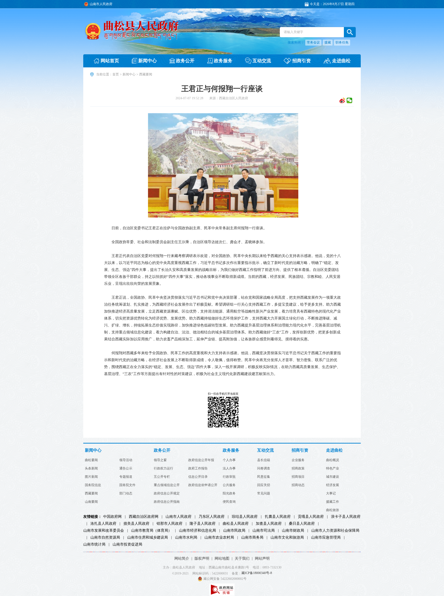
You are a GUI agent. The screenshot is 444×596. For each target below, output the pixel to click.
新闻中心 (129, 74)
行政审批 (229, 476)
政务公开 (162, 450)
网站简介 (181, 558)
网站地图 (222, 558)
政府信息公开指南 (167, 501)
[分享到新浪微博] (342, 100)
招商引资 (300, 450)
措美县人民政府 (136, 523)
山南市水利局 (186, 537)
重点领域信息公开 (167, 485)
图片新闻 (91, 476)
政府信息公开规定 (167, 493)
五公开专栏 (162, 476)
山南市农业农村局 (219, 537)
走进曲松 (334, 450)
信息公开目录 (198, 476)
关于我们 (242, 558)
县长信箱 (263, 460)
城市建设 (332, 476)
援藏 (327, 42)
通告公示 (125, 468)
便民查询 (229, 501)
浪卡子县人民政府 (346, 516)
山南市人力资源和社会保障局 (335, 530)
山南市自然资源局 (105, 537)
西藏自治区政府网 (143, 516)
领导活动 (125, 460)
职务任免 (342, 42)
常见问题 (263, 493)
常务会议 (313, 42)
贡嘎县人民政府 (311, 516)
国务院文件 (127, 485)
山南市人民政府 (178, 516)
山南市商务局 (252, 537)
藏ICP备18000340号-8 (256, 573)
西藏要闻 (91, 493)
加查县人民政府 (269, 523)
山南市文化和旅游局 (287, 537)
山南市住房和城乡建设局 (147, 537)
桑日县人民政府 (302, 523)
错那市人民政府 (169, 523)
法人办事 (229, 468)
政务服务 (231, 450)
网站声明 (262, 558)
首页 (115, 74)
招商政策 (298, 468)
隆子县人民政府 (203, 523)
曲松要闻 (91, 460)
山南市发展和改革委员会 (103, 530)
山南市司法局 (264, 530)
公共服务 (229, 485)
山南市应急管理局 (326, 537)
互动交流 (265, 450)
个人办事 (229, 460)
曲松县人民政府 (236, 523)
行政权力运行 (163, 468)
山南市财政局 (293, 530)
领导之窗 (160, 460)
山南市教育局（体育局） (151, 530)
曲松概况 (332, 460)
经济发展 (332, 485)
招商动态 (298, 485)
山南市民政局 (234, 530)
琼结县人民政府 (245, 516)
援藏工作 (332, 501)
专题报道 (125, 476)
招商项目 (298, 476)
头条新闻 (91, 468)
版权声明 (201, 558)
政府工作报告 (198, 468)
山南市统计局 (94, 544)
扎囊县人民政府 (278, 516)
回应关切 (263, 485)
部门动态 (125, 493)
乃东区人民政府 (212, 516)
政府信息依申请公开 (202, 485)
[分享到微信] (349, 100)
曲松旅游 (332, 510)
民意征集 (263, 476)
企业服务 (298, 460)
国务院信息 (93, 485)
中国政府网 (112, 516)
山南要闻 (91, 501)
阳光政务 (229, 493)
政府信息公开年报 (201, 460)
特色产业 (332, 468)
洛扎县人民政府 (103, 523)
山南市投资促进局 (127, 544)
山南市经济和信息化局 (197, 530)
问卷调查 (263, 468)
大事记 (331, 493)
